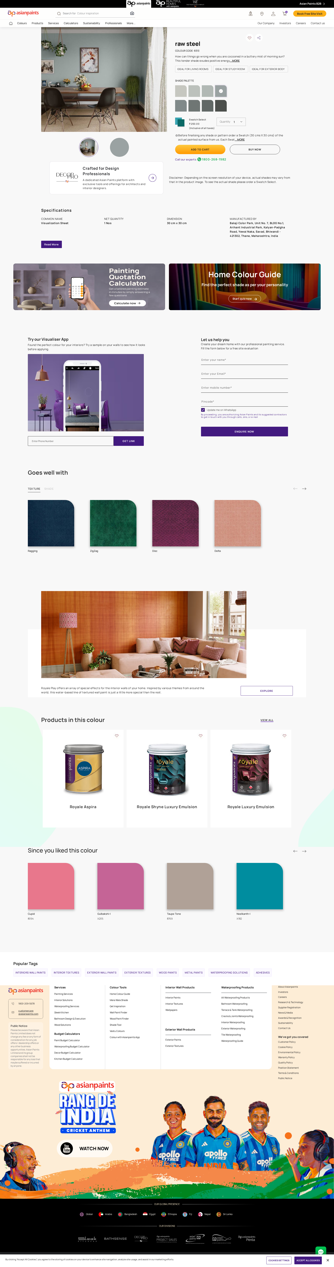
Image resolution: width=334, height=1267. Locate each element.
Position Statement (288, 1067)
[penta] (247, 1239)
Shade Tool (115, 1024)
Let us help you (215, 339)
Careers (301, 23)
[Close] (328, 1260)
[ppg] (195, 1239)
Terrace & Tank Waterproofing (236, 1010)
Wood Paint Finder (119, 1018)
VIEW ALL (267, 720)
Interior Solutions (63, 1000)
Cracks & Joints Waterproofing (237, 1016)
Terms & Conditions (288, 1073)
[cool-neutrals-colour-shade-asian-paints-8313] (104, 79)
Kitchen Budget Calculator (68, 1059)
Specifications (56, 210)
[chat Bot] (320, 1252)
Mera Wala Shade (119, 1000)
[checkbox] (203, 410)
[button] (273, 13)
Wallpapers (171, 1010)
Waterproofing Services (66, 1006)
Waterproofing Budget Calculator (71, 1046)
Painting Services (63, 994)
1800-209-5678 (26, 1003)
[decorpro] (141, 1239)
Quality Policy (285, 1062)
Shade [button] (49, 489)
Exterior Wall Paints (101, 972)
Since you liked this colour (63, 850)
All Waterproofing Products (235, 997)
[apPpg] (221, 1238)
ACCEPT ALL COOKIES (308, 1260)
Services (53, 23)
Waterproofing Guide (232, 1041)
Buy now (255, 149)
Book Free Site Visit (309, 13)
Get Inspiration (117, 1006)
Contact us (318, 23)
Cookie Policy (285, 1047)
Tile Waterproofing (231, 1034)
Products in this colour (73, 720)
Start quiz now (242, 298)
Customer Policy (287, 1041)
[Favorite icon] (117, 735)
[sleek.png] (87, 1238)
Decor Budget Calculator (67, 1052)
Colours (22, 23)
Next (304, 488)
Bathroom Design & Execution (70, 1018)
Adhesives (263, 972)
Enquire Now (244, 431)
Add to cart (200, 149)
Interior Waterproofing (233, 1022)
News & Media (285, 1012)
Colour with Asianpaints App (125, 1037)
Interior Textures (66, 972)
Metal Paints (194, 972)
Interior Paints (172, 997)
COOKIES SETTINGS (279, 1260)
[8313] (119, 147)
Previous (295, 488)
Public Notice (285, 1078)
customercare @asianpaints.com (28, 1012)
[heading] (193, 69)
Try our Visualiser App (48, 339)
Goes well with (48, 472)
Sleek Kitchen (61, 1012)
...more (235, 60)
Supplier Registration (289, 1007)
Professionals (113, 23)
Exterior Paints (173, 1039)
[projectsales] (167, 1238)
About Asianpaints (288, 986)
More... (131, 23)
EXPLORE (266, 691)
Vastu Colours (117, 1031)
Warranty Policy (286, 1057)
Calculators (71, 23)
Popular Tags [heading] (25, 963)
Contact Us (284, 1028)
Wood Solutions (62, 1024)
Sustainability (91, 23)
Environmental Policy (289, 1052)
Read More (51, 244)
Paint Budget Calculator (67, 1040)
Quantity (225, 121)
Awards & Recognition (290, 1018)
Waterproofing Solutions (229, 972)
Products (37, 23)
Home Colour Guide (120, 994)
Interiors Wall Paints (30, 972)
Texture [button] (34, 489)
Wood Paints (168, 972)
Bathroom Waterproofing (234, 1003)
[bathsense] (115, 1239)
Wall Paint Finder (118, 1012)
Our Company (266, 23)
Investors (285, 23)
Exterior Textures (137, 972)
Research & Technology (290, 1002)
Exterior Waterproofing (233, 1028)
